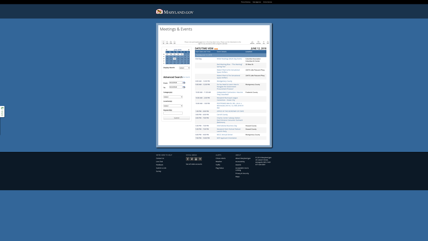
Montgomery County (224, 81)
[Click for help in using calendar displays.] (263, 42)
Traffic (218, 165)
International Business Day (227, 126)
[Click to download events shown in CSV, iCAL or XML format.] (258, 42)
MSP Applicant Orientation (227, 138)
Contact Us (160, 158)
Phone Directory (245, 2)
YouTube (196, 159)
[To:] (184, 87)
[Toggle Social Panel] (2, 111)
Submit (176, 118)
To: (164, 87)
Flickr (200, 159)
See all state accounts (194, 164)
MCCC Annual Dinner (225, 135)
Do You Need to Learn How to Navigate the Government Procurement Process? (228, 86)
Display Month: (169, 67)
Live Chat (159, 161)
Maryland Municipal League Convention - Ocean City (227, 99)
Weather (219, 161)
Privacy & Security (242, 173)
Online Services (267, 2)
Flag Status (220, 168)
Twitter (192, 159)
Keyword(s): (167, 110)
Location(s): (167, 101)
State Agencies (257, 2)
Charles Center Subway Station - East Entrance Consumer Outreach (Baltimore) (230, 120)
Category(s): (167, 92)
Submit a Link (161, 168)
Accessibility (240, 161)
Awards (238, 165)
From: (165, 83)
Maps (238, 177)
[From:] (184, 82)
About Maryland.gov (243, 158)
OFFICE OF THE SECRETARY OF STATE (230, 111)
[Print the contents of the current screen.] (268, 42)
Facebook (187, 159)
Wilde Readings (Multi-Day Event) (229, 59)
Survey (158, 171)
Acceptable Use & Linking (242, 169)
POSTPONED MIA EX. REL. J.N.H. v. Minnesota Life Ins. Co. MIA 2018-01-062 (230, 105)
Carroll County (222, 114)
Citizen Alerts (221, 158)
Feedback (159, 165)
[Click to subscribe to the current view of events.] (252, 42)
